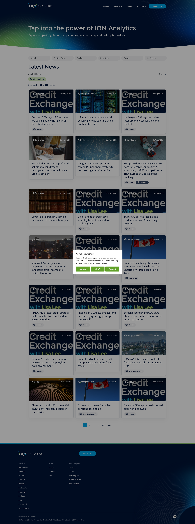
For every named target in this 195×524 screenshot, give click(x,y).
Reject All (98, 269)
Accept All (112, 269)
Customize (82, 269)
